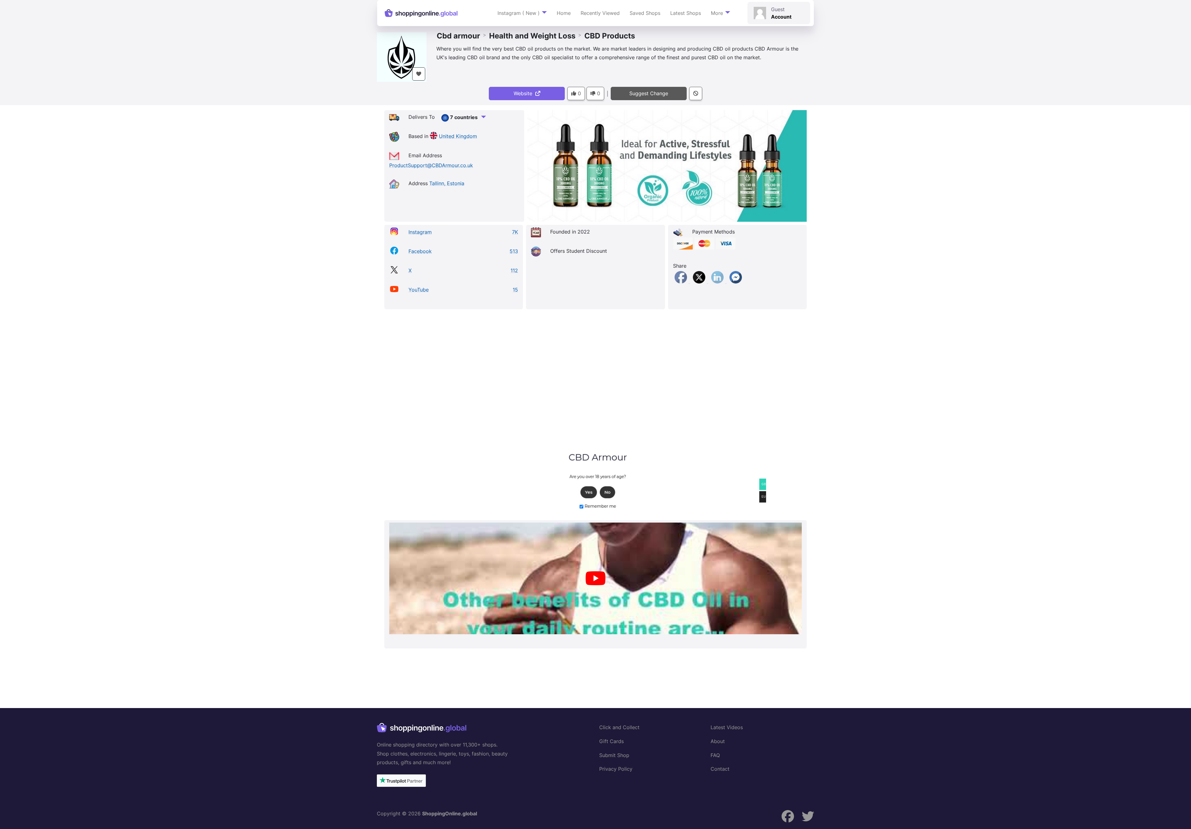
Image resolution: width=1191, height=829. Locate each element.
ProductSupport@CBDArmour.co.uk (431, 165)
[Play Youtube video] (595, 578)
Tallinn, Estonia (446, 183)
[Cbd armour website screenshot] (595, 414)
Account (781, 17)
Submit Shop (614, 755)
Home (564, 13)
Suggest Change (648, 93)
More (717, 13)
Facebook (420, 251)
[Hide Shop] (695, 93)
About (718, 741)
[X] (699, 281)
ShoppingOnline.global (449, 813)
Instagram (420, 232)
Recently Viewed (600, 13)
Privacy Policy (615, 769)
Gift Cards (611, 741)
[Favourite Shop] (418, 74)
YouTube (418, 290)
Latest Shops (685, 13)
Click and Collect (619, 727)
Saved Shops (645, 13)
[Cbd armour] (401, 56)
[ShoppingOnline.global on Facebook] (788, 816)
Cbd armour (458, 35)
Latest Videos (727, 727)
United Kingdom (458, 136)
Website (524, 93)
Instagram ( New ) (518, 13)
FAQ (715, 755)
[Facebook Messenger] (735, 281)
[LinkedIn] (718, 281)
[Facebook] (681, 281)
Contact (720, 769)
